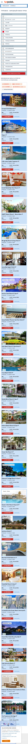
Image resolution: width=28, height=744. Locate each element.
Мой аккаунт (6, 5)
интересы (12, 5)
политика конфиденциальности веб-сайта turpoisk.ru (9, 736)
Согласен (6, 740)
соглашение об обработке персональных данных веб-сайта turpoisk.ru (11, 733)
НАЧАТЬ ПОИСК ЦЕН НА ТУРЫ (13, 73)
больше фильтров (8, 89)
